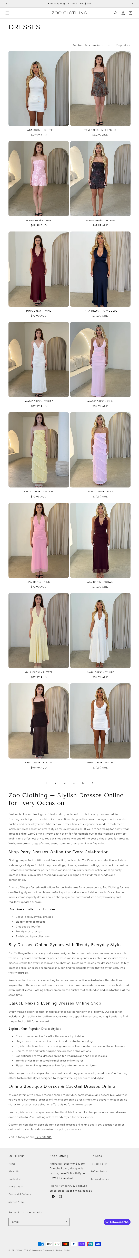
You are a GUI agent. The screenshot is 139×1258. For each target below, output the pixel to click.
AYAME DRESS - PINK (100, 401)
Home (11, 1163)
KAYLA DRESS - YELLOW (39, 491)
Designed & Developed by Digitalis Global (51, 1250)
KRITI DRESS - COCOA (38, 762)
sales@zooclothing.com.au (75, 1190)
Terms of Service (100, 1178)
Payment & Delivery (19, 1194)
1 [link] (46, 783)
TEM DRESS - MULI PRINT (100, 130)
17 (83, 782)
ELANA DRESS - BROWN (100, 220)
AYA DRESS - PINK (38, 582)
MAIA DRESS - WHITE (100, 672)
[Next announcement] (132, 3)
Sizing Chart (15, 1186)
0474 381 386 (43, 1137)
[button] (7, 13)
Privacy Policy (99, 1163)
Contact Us (14, 1178)
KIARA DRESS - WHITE (39, 130)
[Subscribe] (65, 1222)
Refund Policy (99, 1171)
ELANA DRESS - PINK (39, 220)
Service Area (16, 1201)
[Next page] (92, 783)
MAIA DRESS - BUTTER (39, 672)
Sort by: (77, 45)
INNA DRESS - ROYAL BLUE (100, 311)
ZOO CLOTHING (24, 1250)
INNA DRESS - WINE (38, 311)
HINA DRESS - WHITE (100, 762)
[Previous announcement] (6, 3)
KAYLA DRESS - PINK (100, 491)
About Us (13, 1171)
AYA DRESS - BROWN (100, 582)
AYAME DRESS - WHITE (38, 401)
